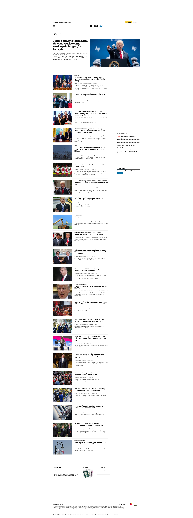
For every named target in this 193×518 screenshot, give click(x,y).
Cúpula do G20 (77, 75)
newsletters (121, 168)
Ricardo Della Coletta (79, 219)
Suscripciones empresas (102, 514)
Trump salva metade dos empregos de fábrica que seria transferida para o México (89, 356)
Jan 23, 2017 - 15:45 (89, 343)
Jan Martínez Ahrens (78, 202)
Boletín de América (59, 471)
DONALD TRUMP (77, 267)
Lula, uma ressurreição (126, 141)
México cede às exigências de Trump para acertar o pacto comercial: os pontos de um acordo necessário (90, 130)
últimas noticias (122, 133)
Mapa (86, 514)
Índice (110, 514)
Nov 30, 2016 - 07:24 (89, 360)
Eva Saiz (85, 446)
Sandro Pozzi (77, 117)
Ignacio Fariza (75, 53)
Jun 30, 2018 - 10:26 (93, 169)
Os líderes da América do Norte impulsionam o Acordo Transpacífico (88, 424)
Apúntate (120, 173)
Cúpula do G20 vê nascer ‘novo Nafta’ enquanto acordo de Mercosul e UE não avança (89, 79)
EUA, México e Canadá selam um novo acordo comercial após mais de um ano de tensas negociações (90, 113)
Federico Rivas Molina (79, 83)
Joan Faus (76, 237)
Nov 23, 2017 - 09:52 (92, 219)
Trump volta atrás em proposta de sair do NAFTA (90, 287)
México (76, 145)
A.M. (75, 187)
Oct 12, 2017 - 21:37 (102, 237)
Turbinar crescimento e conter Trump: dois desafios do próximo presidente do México (89, 149)
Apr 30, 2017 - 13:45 (93, 273)
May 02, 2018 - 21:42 (93, 187)
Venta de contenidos (61, 514)
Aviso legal (67, 514)
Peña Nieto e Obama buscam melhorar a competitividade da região (90, 443)
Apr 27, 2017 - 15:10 (103, 290)
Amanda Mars (56, 53)
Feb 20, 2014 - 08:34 (94, 428)
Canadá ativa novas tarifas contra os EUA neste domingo (90, 166)
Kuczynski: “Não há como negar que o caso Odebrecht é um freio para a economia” (90, 303)
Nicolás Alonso (77, 256)
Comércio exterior (78, 215)
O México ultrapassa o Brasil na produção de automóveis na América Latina (90, 389)
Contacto (55, 514)
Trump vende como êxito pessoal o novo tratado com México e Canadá (89, 95)
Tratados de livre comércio (80, 284)
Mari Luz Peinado (78, 410)
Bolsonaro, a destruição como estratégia (126, 137)
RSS (108, 514)
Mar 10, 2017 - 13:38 (89, 306)
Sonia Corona (77, 393)
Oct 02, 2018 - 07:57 (90, 98)
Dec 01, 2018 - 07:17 (94, 83)
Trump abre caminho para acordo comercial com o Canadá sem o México (89, 233)
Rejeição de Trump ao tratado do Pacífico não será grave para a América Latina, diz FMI (90, 338)
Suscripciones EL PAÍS (92, 514)
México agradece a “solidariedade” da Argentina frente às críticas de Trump (89, 320)
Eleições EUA (77, 371)
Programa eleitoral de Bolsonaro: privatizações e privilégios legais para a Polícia (127, 151)
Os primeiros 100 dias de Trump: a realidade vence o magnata (87, 270)
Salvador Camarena (78, 428)
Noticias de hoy (115, 514)
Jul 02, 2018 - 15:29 (88, 153)
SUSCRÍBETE (128, 22)
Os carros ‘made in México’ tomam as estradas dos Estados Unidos (88, 407)
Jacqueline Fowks (78, 306)
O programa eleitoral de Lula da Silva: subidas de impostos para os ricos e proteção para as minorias (128, 145)
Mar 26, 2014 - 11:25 (94, 410)
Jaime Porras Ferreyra (79, 169)
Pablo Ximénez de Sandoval (65, 53)
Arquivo (85, 467)
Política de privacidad (81, 514)
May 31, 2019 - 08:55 (62, 54)
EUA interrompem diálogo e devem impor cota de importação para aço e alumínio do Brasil (91, 182)
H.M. (78, 187)
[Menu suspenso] (54, 26)
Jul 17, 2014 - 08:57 (92, 393)
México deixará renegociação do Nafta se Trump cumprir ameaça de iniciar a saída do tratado (90, 251)
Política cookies (73, 514)
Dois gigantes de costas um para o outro (89, 217)
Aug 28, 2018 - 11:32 (99, 135)
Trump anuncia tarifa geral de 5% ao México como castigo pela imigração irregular (70, 45)
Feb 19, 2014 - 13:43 (100, 446)
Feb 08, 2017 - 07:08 (92, 324)
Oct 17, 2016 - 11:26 (89, 377)
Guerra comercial (78, 163)
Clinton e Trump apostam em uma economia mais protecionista (87, 374)
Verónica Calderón (78, 446)
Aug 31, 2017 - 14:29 (91, 256)
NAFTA (57, 34)
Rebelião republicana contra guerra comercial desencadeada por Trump (88, 199)
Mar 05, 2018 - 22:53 (93, 202)
